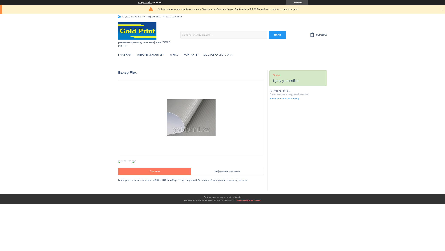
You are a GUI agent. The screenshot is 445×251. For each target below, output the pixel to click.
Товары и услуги (149, 54)
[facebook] (124, 160)
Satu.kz (237, 197)
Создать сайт (145, 2)
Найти (277, 34)
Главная (124, 54)
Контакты (191, 54)
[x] (134, 160)
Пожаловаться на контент (249, 200)
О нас (174, 54)
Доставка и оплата (218, 54)
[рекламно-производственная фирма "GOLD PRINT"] (148, 30)
